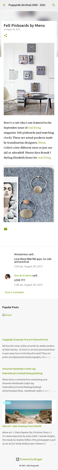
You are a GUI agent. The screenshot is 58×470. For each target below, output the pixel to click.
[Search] (54, 5)
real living (34, 127)
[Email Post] (5, 230)
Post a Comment (14, 292)
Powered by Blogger (30, 459)
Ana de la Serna (23, 275)
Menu (41, 142)
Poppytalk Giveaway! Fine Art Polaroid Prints (25, 339)
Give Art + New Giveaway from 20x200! (21, 426)
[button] (5, 36)
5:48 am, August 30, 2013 (28, 284)
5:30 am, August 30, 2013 (28, 266)
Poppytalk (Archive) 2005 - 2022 (27, 5)
